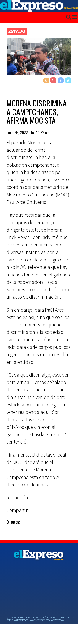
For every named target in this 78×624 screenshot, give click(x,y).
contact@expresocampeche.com (47, 620)
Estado (16, 31)
